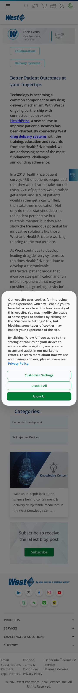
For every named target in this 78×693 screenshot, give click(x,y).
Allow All (39, 396)
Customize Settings (39, 375)
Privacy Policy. (18, 363)
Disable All (39, 386)
